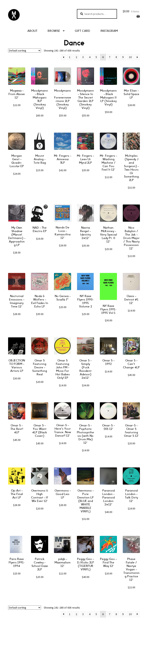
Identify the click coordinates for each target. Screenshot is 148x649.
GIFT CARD (82, 31)
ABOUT (32, 31)
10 (130, 57)
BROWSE (54, 31)
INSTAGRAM (109, 31)
